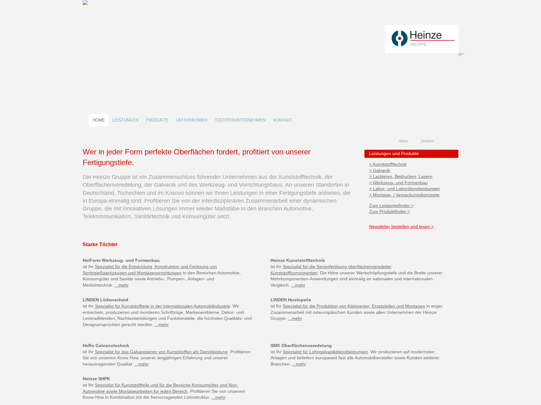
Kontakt (282, 120)
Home (99, 120)
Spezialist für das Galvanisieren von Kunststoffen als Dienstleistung (161, 351)
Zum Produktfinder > (389, 211)
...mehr (122, 285)
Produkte (157, 120)
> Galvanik (379, 170)
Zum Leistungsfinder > (391, 205)
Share (403, 141)
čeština (454, 141)
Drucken (427, 141)
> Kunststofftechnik (388, 164)
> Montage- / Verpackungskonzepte (404, 194)
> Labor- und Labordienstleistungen (404, 188)
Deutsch (443, 141)
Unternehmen (191, 120)
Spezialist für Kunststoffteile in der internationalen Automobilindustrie (162, 306)
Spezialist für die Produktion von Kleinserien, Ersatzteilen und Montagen (354, 306)
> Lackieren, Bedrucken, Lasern (400, 176)
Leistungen (125, 120)
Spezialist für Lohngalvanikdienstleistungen (325, 351)
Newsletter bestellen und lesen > (401, 226)
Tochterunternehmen (240, 120)
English (448, 141)
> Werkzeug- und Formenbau (398, 182)
